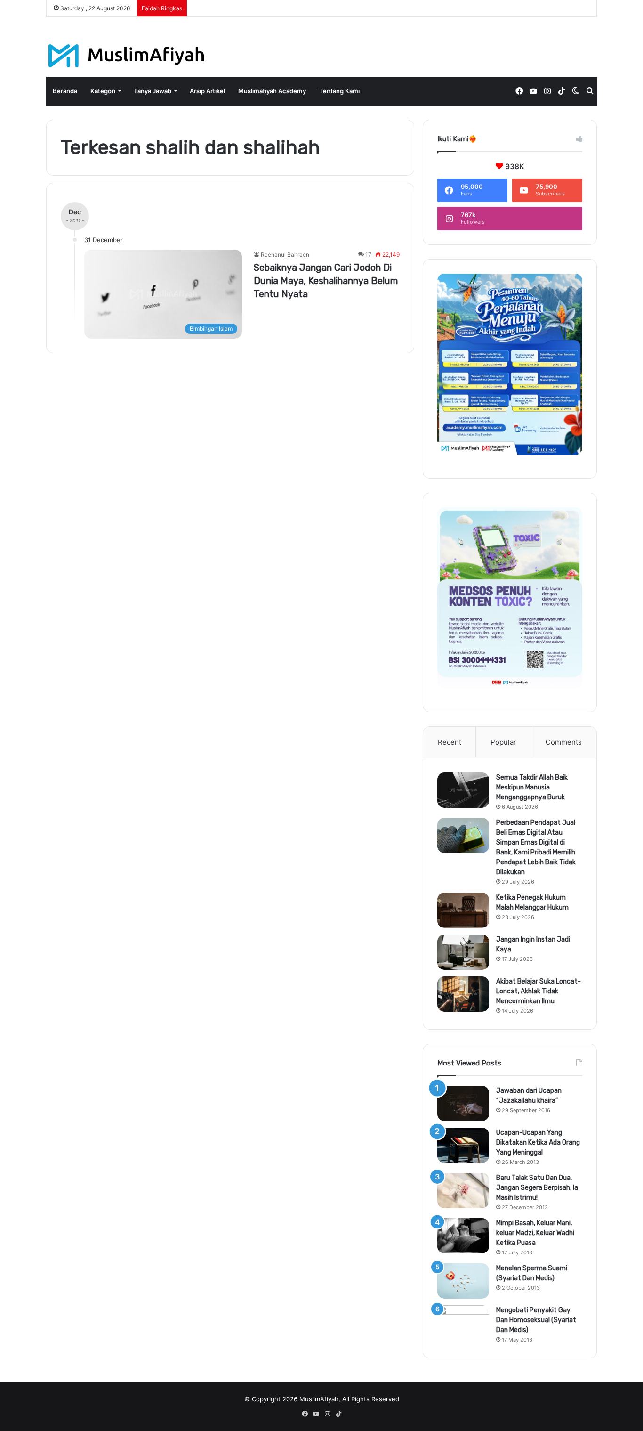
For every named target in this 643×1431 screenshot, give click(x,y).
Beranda (65, 91)
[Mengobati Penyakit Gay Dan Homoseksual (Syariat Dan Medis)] (463, 1323)
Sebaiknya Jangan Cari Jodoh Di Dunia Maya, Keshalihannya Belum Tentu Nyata (326, 281)
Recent (449, 742)
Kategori (102, 91)
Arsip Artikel (207, 91)
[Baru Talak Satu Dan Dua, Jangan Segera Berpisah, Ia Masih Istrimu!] (463, 1190)
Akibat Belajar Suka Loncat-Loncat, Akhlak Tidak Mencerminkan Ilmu (538, 991)
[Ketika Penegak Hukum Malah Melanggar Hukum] (463, 910)
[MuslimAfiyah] (126, 55)
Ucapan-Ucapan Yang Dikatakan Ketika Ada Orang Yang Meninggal (538, 1142)
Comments (564, 742)
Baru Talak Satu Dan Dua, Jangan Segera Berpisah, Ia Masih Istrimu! (537, 1188)
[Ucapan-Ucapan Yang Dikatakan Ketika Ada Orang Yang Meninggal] (463, 1145)
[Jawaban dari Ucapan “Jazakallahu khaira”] (463, 1103)
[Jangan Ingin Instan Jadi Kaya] (463, 952)
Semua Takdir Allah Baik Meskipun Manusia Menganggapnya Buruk (532, 787)
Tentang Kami (339, 91)
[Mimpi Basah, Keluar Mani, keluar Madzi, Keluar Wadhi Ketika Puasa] (463, 1235)
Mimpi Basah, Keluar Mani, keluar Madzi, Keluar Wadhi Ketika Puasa (535, 1233)
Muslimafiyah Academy (272, 91)
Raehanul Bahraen (285, 254)
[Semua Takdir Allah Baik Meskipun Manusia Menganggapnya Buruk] (463, 790)
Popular (503, 742)
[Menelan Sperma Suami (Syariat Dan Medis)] (463, 1281)
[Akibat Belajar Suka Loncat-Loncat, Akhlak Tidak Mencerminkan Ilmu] (463, 994)
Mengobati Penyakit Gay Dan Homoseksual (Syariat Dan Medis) (536, 1320)
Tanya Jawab (152, 91)
